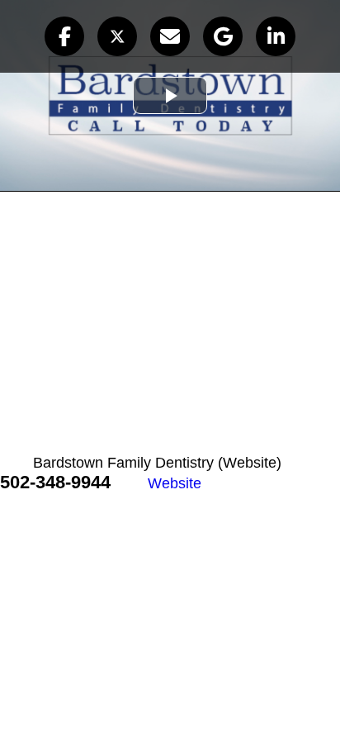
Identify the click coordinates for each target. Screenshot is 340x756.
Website (174, 483)
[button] (64, 36)
